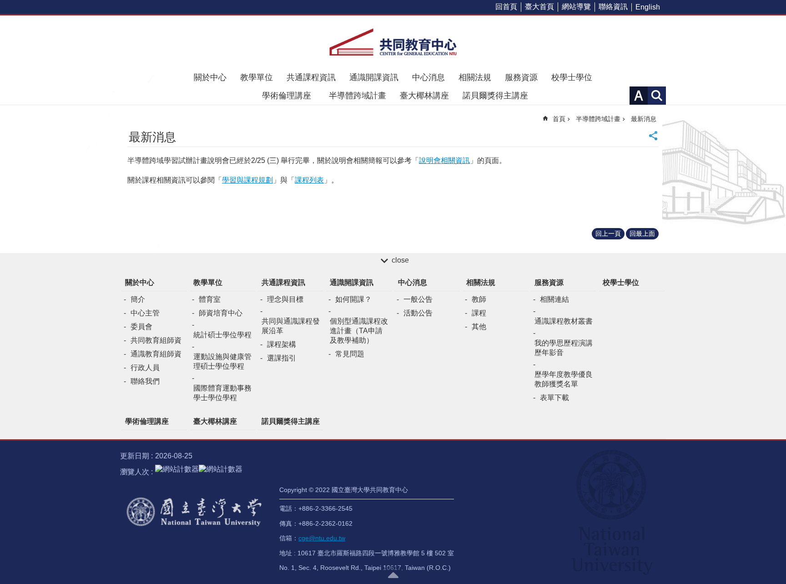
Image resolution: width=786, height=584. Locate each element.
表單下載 (554, 397)
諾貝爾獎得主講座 (495, 95)
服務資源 (521, 77)
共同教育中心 (393, 42)
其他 (479, 326)
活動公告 (418, 313)
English (647, 7)
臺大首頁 (539, 6)
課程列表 (309, 180)
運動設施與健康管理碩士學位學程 (222, 361)
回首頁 (506, 6)
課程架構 (281, 344)
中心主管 (145, 313)
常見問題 (349, 354)
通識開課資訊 (373, 77)
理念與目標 (285, 299)
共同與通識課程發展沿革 (291, 326)
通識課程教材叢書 (563, 321)
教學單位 (256, 77)
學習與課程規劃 (247, 180)
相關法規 (474, 77)
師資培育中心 (220, 313)
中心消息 (428, 77)
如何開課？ (353, 299)
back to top (393, 575)
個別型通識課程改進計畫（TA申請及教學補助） (359, 330)
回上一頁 (608, 233)
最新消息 (643, 118)
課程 (479, 313)
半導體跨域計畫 (357, 95)
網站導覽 (576, 6)
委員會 (141, 326)
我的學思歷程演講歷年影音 (563, 347)
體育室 (210, 299)
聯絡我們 (145, 381)
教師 (479, 299)
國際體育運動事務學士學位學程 (222, 392)
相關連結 (554, 299)
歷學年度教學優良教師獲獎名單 (563, 379)
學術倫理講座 (290, 95)
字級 (639, 95)
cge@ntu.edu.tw (321, 538)
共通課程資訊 (311, 77)
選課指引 (281, 358)
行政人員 (145, 367)
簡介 (138, 299)
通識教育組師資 (156, 354)
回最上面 (642, 233)
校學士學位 (571, 77)
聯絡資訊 (613, 6)
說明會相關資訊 (444, 160)
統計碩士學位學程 (222, 335)
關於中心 (210, 77)
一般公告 (418, 299)
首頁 (559, 118)
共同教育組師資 (156, 340)
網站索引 (657, 95)
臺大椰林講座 (424, 95)
